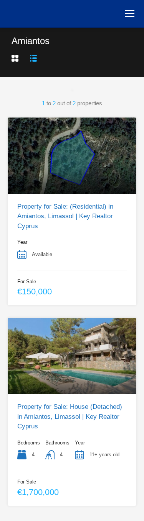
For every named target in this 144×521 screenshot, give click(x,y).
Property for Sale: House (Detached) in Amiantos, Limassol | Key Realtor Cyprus (69, 416)
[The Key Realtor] (44, 13)
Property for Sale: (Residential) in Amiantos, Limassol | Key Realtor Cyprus (65, 216)
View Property (72, 178)
